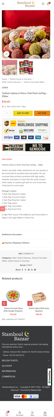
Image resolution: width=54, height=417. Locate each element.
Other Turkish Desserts (11, 82)
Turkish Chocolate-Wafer (34, 82)
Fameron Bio (36, 390)
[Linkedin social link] (31, 270)
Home (4, 79)
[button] (4, 303)
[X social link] (25, 270)
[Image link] (16, 336)
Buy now (42, 113)
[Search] (43, 3)
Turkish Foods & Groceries (21, 79)
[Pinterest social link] (28, 270)
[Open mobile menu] (3, 3)
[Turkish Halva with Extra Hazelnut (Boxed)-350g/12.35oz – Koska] (38, 294)
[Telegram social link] (35, 270)
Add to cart (23, 113)
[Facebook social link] (22, 270)
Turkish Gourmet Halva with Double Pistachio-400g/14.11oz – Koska (13, 311)
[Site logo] (26, 4)
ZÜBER (5, 88)
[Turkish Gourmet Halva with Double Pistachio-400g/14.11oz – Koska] (13, 294)
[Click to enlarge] (6, 54)
